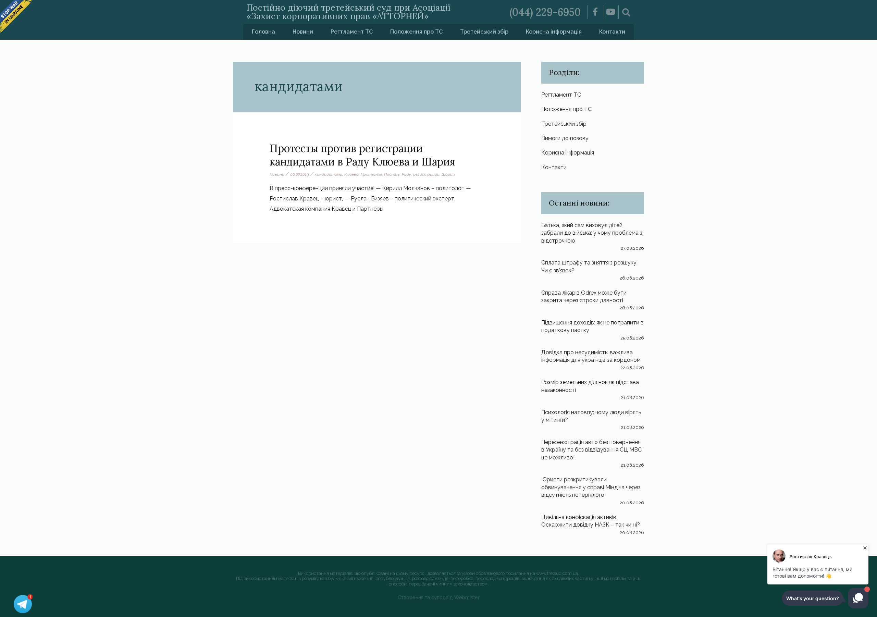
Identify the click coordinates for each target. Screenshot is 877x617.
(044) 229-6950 (545, 11)
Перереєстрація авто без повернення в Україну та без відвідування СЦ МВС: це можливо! (592, 450)
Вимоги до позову (565, 138)
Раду (406, 174)
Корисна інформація (554, 31)
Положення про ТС (416, 31)
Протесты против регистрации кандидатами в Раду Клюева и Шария (362, 155)
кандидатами (328, 174)
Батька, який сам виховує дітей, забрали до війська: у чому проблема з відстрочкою (591, 233)
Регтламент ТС (352, 31)
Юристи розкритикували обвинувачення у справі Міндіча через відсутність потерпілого (591, 487)
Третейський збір (484, 31)
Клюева (351, 174)
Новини (303, 31)
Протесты (371, 174)
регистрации (426, 174)
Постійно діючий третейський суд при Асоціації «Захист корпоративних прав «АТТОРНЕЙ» (348, 12)
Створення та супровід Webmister (439, 597)
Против (392, 174)
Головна (263, 31)
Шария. (448, 174)
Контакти (612, 31)
